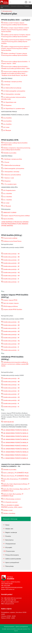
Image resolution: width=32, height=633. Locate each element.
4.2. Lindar (6, 127)
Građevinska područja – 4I (11, 279)
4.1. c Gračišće (7, 200)
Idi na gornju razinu (7, 11)
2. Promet (6, 162)
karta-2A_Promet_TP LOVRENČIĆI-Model (16, 476)
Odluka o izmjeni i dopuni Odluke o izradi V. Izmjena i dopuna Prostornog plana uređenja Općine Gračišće (15, 29)
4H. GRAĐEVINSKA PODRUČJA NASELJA (15, 452)
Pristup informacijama (12, 555)
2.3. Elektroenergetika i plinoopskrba (14, 91)
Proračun (8, 536)
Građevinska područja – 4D (11, 263)
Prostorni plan (10, 551)
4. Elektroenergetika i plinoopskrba (13, 168)
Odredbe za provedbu (9, 153)
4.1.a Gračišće (7, 118)
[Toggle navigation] (30, 2)
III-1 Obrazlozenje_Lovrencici (12, 499)
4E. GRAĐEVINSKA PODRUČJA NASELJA (15, 442)
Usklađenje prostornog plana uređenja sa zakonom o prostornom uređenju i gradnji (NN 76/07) (14, 364)
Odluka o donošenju (9, 513)
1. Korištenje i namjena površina (12, 81)
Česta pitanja (9, 566)
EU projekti (8, 547)
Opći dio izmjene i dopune (11, 303)
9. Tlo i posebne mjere (9, 184)
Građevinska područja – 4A (11, 253)
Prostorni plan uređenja (10, 238)
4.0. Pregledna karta (9, 190)
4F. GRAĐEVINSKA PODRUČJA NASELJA (15, 445)
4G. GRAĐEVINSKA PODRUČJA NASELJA (15, 449)
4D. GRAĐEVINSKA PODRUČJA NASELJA (15, 439)
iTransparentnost (10, 543)
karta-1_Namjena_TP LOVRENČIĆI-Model (16, 472)
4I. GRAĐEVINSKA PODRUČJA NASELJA (15, 455)
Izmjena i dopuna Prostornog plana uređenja (16, 215)
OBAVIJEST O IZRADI (9, 212)
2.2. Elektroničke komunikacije (12, 88)
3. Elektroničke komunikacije (11, 165)
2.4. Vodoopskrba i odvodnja (11, 94)
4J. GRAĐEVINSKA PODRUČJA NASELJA (15, 458)
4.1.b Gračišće (7, 121)
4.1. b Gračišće (7, 196)
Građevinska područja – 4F (11, 269)
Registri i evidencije (11, 532)
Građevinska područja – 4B (11, 257)
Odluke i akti (9, 528)
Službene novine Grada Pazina (12, 241)
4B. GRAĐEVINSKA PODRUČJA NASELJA (15, 433)
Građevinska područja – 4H (11, 275)
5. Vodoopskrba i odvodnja (11, 171)
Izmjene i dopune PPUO (10, 300)
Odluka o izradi (7, 510)
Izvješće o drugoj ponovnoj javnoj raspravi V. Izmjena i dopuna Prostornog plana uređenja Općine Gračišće (15, 48)
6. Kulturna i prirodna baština (12, 174)
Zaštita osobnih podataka (13, 558)
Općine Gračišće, (8, 219)
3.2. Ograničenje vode (9, 102)
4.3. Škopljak (7, 130)
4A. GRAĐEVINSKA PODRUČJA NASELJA (15, 430)
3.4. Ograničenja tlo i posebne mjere (14, 108)
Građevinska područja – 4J (11, 282)
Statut (7, 525)
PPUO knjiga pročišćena (10, 306)
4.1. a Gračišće (7, 193)
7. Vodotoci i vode (8, 178)
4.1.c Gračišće (7, 124)
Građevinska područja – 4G (11, 272)
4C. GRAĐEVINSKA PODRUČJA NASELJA (15, 436)
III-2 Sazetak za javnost (10, 502)
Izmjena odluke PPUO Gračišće (12, 309)
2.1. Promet (6, 84)
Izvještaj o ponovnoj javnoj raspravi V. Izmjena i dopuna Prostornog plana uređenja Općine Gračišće (16, 41)
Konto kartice (9, 540)
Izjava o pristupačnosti (12, 562)
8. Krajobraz (7, 181)
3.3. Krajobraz (7, 105)
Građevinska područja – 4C (11, 260)
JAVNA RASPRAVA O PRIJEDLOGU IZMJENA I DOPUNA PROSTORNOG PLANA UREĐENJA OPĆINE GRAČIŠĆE (15, 223)
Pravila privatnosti (9, 626)
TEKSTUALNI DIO (8, 422)
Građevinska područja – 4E (11, 266)
